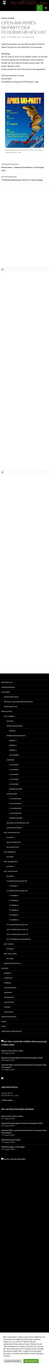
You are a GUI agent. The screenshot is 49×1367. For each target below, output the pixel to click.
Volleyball (8, 1012)
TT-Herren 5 (14, 915)
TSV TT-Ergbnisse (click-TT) (17, 929)
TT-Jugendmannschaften (17, 925)
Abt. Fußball (9, 716)
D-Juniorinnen (15, 803)
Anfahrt (7, 973)
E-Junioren (14, 774)
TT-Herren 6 (14, 920)
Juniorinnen (12, 794)
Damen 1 (12, 731)
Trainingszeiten (8, 687)
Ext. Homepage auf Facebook (19, 939)
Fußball (7, 983)
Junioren (11, 760)
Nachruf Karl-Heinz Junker (12, 1051)
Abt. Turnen (9, 944)
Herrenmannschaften (16, 736)
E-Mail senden (7, 1100)
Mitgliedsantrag (11, 697)
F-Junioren (14, 779)
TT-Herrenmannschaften (17, 891)
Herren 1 (13, 740)
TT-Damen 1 (13, 886)
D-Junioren (14, 770)
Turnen (7, 1007)
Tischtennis (9, 1002)
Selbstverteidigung (12, 963)
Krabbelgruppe (15, 789)
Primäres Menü (46, 8)
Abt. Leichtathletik (12, 833)
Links (3, 1026)
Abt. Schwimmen (11, 862)
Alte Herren (14, 755)
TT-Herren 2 (14, 900)
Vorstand (8, 978)
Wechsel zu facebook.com (18, 823)
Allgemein (5, 692)
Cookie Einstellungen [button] (13, 1361)
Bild (3, 37)
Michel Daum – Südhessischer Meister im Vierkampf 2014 (22, 167)
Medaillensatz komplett (10, 1140)
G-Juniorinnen (15, 813)
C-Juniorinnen (15, 799)
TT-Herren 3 (14, 905)
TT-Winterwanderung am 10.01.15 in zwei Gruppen (22, 178)
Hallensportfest (14, 842)
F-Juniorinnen (15, 808)
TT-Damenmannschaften (17, 881)
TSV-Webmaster (28, 37)
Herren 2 (13, 745)
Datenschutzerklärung (11, 1031)
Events (4, 18)
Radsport (8, 992)
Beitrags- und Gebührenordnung (18, 702)
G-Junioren (14, 784)
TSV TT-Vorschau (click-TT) (17, 934)
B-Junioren (14, 765)
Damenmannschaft (15, 726)
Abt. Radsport (10, 852)
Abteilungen (6, 711)
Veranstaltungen (8, 1017)
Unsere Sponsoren (14, 828)
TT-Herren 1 (14, 896)
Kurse (3, 1022)
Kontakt (10, 721)
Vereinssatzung (10, 707)
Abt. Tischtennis (10, 871)
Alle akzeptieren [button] (31, 1361)
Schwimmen (9, 997)
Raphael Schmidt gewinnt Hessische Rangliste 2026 (22, 1058)
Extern (11, 18)
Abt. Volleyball (10, 954)
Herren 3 (13, 750)
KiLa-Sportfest (13, 847)
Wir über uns (6, 682)
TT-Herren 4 (14, 910)
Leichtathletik (10, 988)
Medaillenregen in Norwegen (13, 1147)
